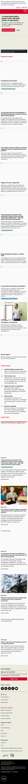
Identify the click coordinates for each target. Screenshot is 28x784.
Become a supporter (6, 718)
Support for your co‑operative (13, 386)
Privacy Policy (15, 771)
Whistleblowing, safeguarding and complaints (11, 748)
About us (4, 694)
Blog (2, 730)
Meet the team (4, 702)
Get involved (8, 396)
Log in (18, 30)
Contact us (3, 742)
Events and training (5, 727)
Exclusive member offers (7, 713)
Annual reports (4, 699)
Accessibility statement (6, 771)
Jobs (2, 745)
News (2, 725)
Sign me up (14, 679)
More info (24, 7)
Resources (3, 736)
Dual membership (5, 715)
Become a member (8, 30)
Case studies (4, 733)
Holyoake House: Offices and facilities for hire (12, 750)
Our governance (5, 697)
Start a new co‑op (9, 376)
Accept (18, 7)
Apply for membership (6, 710)
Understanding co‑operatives (13, 369)
